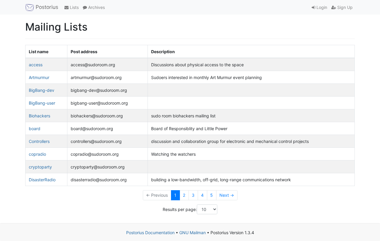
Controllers (39, 141)
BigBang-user (42, 102)
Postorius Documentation (150, 232)
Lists (74, 7)
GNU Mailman (192, 232)
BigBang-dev (41, 90)
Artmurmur (39, 77)
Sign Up (344, 7)
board (34, 128)
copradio (37, 154)
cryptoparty (40, 166)
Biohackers (39, 115)
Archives (96, 7)
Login (321, 7)
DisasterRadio (42, 179)
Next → (226, 195)
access (35, 64)
